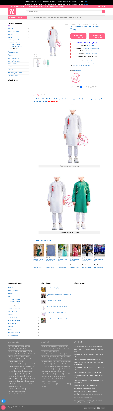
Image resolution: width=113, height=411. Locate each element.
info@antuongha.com (89, 51)
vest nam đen (11, 373)
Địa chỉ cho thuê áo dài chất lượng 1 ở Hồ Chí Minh (87, 372)
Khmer (30, 351)
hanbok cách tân (45, 356)
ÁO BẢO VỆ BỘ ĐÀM (13, 31)
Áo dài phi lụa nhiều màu (16, 46)
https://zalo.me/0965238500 (91, 48)
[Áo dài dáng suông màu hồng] (75, 250)
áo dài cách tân (67, 368)
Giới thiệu (43, 17)
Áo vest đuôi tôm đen (20, 391)
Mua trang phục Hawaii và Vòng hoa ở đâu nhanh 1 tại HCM (88, 376)
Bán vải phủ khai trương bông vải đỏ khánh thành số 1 (88, 394)
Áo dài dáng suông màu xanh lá (38, 260)
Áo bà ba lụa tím (21, 381)
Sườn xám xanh (21, 356)
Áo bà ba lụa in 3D (12, 381)
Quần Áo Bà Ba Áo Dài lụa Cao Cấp (50, 260)
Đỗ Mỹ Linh (62, 376)
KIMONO (10, 70)
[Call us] (102, 6)
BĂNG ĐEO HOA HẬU (13, 58)
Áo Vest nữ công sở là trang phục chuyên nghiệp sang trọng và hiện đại (88, 363)
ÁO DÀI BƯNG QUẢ (13, 52)
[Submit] (103, 11)
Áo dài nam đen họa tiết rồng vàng (87, 260)
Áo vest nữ (44, 368)
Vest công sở (65, 363)
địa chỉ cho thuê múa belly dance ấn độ (50, 378)
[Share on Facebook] (84, 87)
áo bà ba (56, 368)
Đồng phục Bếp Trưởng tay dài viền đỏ (17, 393)
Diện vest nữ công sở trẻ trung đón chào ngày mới (87, 359)
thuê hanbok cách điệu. (66, 361)
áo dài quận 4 (62, 371)
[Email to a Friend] (89, 87)
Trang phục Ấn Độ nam (14, 366)
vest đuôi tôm (21, 376)
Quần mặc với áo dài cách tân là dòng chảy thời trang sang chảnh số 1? (88, 381)
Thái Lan (28, 356)
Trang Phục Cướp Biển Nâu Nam (16, 358)
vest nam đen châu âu (21, 373)
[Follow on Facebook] (98, 6)
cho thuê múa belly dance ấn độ (49, 348)
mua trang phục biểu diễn (47, 358)
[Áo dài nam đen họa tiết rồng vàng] (87, 250)
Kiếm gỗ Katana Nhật (32, 353)
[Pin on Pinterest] (92, 87)
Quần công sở (56, 361)
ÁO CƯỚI (10, 34)
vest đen (29, 373)
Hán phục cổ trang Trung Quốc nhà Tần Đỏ (18, 351)
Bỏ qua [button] (86, 1)
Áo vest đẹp (50, 368)
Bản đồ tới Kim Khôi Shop (75, 17)
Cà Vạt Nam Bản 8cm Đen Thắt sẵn (16, 346)
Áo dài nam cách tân (15, 44)
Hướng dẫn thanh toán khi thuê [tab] (48, 95)
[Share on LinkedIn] (95, 87)
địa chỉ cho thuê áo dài (65, 378)
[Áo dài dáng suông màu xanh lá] (39, 250)
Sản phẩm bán (63, 17)
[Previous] (36, 40)
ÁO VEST (10, 55)
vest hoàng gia (18, 371)
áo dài (61, 368)
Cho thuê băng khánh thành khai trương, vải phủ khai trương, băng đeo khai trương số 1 (88, 401)
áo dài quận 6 (52, 373)
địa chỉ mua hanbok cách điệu (63, 383)
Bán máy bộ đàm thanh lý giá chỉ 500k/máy (85, 391)
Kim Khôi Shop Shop (54, 356)
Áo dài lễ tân (29, 383)
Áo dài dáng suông (21, 383)
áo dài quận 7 (59, 373)
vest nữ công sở (45, 366)
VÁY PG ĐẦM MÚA (13, 76)
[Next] (65, 40)
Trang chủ (36, 17)
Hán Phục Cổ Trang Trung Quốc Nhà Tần (17, 348)
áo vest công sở (45, 376)
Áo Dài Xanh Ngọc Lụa (62, 260)
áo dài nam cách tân (53, 371)
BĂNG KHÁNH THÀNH (14, 61)
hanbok (66, 353)
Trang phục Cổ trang (28, 358)
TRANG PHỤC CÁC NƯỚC (15, 73)
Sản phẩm (80, 24)
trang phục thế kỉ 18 (31, 363)
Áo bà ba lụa (33, 378)
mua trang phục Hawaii (59, 358)
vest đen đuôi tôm (13, 376)
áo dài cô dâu (45, 371)
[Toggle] (28, 28)
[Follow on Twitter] (99, 6)
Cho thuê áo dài (45, 351)
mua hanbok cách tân (65, 356)
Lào (15, 356)
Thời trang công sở (57, 363)
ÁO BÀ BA (10, 28)
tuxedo (23, 368)
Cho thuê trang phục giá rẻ (63, 348)
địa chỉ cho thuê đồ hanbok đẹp (49, 383)
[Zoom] (35, 55)
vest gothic (11, 371)
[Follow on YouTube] (104, 6)
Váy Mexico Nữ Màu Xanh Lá (15, 378)
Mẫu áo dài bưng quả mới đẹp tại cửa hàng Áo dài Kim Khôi (88, 350)
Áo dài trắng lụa (14, 48)
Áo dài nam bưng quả (15, 42)
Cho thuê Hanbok (63, 346)
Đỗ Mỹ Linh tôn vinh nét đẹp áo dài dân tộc (85, 385)
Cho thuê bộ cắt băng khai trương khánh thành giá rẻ (88, 346)
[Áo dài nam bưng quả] (99, 250)
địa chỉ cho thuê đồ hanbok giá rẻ (49, 381)
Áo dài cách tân (12, 383)
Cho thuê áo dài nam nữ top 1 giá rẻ (83, 397)
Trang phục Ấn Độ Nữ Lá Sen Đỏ (27, 366)
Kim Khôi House (77, 67)
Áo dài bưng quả (30, 381)
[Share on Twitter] (87, 87)
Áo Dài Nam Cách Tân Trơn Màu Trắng (81, 65)
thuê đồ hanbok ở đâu (46, 363)
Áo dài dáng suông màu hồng (74, 260)
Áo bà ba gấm (26, 378)
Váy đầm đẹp (53, 366)
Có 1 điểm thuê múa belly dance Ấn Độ (84, 388)
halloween (27, 346)
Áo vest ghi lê (29, 388)
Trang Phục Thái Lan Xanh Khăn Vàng (17, 363)
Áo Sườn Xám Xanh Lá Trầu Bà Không (17, 388)
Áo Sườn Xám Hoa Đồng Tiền (15, 386)
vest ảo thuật (28, 376)
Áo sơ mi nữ (67, 366)
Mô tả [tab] (36, 95)
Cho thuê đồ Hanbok (54, 351)
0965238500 (90, 45)
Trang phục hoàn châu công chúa (16, 361)
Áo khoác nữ (60, 366)
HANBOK (10, 67)
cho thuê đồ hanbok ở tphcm (48, 353)
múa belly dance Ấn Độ (47, 361)
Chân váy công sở (59, 353)
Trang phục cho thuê (53, 17)
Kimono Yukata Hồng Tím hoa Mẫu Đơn (17, 353)
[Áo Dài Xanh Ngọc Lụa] (63, 250)
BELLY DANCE (12, 64)
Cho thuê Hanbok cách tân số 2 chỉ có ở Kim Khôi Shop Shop (89, 368)
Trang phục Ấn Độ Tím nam (15, 368)
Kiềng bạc (11, 356)
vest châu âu (29, 368)
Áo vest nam (11, 391)
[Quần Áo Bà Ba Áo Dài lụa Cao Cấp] (51, 250)
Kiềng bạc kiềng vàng (15, 40)
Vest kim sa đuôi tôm (27, 371)
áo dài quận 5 (45, 373)
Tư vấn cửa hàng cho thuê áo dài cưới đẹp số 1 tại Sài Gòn (88, 355)
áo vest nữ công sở (54, 376)
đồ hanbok (44, 386)
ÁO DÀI (10, 37)
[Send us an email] (101, 6)
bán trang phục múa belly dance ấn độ (50, 346)
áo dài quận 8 (67, 373)
